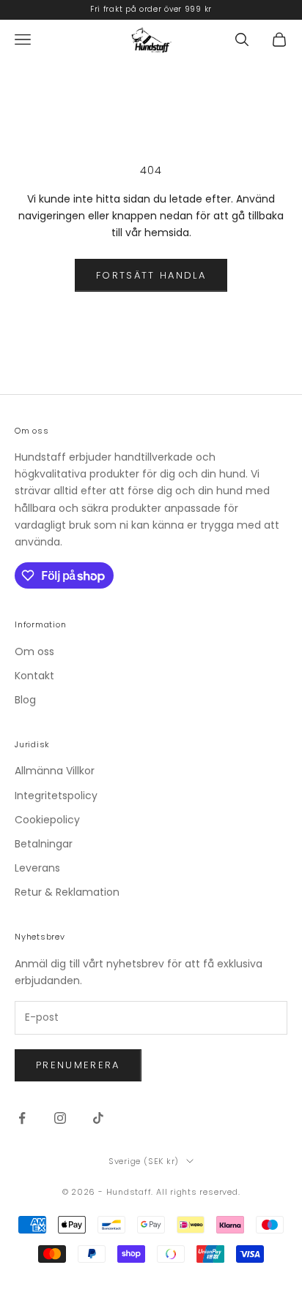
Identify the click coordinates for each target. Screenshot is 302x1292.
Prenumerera (78, 1065)
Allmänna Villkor (55, 770)
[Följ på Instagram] (60, 1118)
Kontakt (34, 675)
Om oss (34, 651)
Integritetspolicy (56, 795)
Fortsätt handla (151, 275)
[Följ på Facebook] (22, 1118)
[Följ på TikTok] (98, 1118)
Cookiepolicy (47, 819)
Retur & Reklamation (67, 892)
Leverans (37, 868)
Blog (25, 699)
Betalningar (44, 843)
